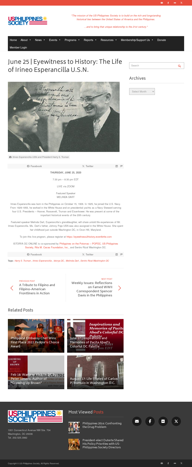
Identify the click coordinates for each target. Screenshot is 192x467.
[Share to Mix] (121, 166)
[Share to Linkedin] (116, 166)
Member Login (18, 47)
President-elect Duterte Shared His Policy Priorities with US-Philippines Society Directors (102, 444)
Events (53, 40)
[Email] (161, 3)
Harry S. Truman (23, 260)
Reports (88, 40)
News (38, 40)
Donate (161, 40)
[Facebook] (168, 3)
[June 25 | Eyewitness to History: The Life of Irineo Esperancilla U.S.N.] (64, 118)
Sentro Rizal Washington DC (94, 260)
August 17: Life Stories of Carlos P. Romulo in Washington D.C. (94, 381)
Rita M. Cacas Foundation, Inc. (52, 247)
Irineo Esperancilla (42, 260)
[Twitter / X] (181, 3)
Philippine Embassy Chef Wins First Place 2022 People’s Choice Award (35, 343)
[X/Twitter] (176, 421)
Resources (107, 40)
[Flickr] (175, 3)
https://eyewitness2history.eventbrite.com (89, 236)
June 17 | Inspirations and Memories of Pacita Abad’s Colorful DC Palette (90, 343)
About (24, 40)
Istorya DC (59, 260)
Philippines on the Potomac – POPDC (80, 243)
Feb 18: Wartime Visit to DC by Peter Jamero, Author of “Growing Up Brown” (33, 379)
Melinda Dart (72, 260)
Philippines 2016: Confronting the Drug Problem (102, 425)
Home (13, 40)
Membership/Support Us (135, 40)
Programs (70, 40)
